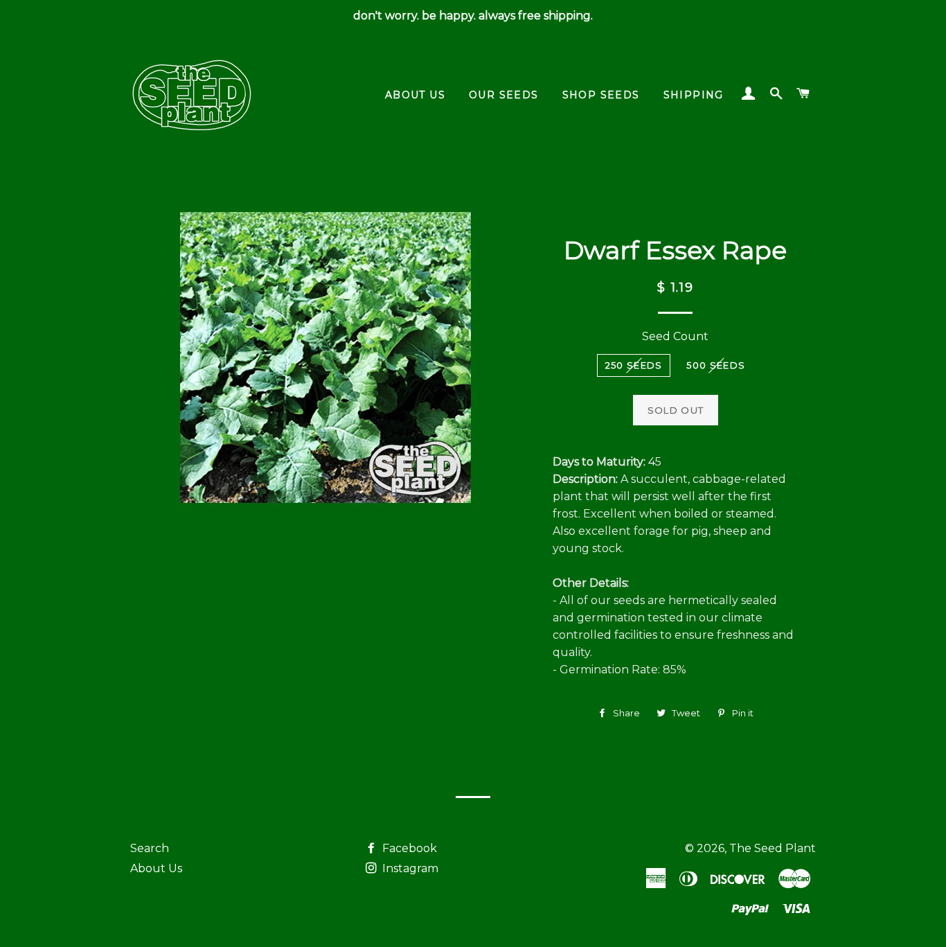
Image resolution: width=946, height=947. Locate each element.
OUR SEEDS (504, 95)
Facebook (408, 848)
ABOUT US (415, 95)
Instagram (409, 868)
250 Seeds (634, 365)
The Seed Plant (772, 848)
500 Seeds (715, 365)
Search (149, 848)
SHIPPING (693, 95)
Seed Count (675, 336)
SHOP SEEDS (601, 95)
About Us (156, 868)
